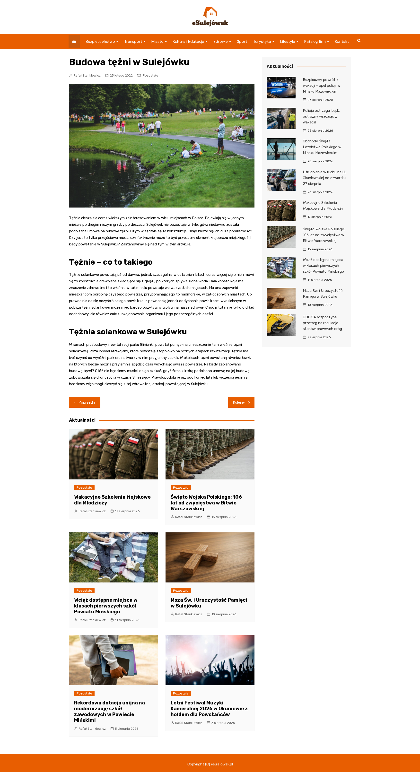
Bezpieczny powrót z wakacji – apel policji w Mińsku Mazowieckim (321, 86)
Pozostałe (150, 75)
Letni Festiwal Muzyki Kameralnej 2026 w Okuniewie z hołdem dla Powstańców (209, 708)
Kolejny (239, 402)
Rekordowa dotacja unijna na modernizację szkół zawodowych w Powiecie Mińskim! (109, 711)
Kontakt (342, 41)
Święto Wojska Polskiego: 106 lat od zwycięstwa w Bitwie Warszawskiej (206, 503)
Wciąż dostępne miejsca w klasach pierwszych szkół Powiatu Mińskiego (106, 606)
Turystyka (262, 41)
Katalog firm (315, 41)
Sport (242, 41)
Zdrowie (220, 41)
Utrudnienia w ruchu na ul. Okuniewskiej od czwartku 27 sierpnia (324, 178)
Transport (133, 41)
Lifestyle (287, 41)
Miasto (157, 41)
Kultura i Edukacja (188, 41)
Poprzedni (87, 402)
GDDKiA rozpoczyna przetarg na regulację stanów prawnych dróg (322, 323)
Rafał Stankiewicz (87, 75)
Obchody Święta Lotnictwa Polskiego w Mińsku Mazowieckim (322, 147)
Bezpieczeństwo (100, 41)
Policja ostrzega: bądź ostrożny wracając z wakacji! (321, 116)
